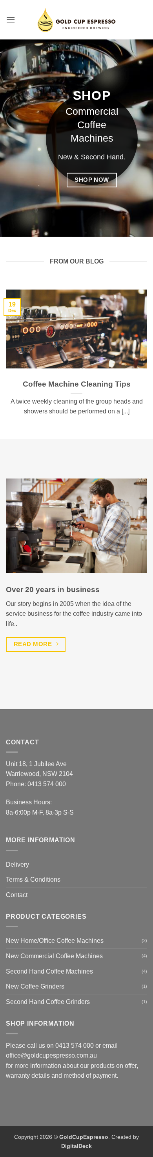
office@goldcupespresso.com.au (51, 1055)
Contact (16, 895)
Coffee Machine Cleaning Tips (77, 384)
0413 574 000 (46, 784)
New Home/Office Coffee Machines (55, 940)
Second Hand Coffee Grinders (48, 1001)
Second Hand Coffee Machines (49, 971)
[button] (10, 19)
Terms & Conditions (33, 879)
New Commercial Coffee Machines (54, 956)
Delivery (17, 864)
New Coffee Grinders (35, 986)
